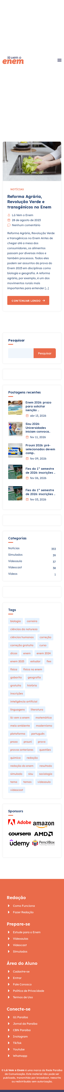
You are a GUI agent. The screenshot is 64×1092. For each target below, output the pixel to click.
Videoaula (15, 561)
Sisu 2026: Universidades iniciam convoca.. (38, 427)
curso (42, 645)
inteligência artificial (23, 701)
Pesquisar (16, 340)
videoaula (44, 782)
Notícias (17, 189)
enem (27, 653)
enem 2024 (44, 653)
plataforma (17, 733)
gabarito (16, 677)
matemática (44, 717)
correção (45, 637)
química (15, 757)
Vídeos (12, 573)
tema (13, 782)
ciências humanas (22, 637)
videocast (16, 790)
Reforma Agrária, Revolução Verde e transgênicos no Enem (29, 202)
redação (32, 757)
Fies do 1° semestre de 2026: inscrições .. (40, 470)
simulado (16, 774)
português (37, 733)
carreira (32, 621)
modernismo (44, 725)
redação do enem (21, 765)
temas (27, 782)
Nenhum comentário (26, 225)
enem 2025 (17, 661)
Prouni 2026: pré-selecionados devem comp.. (40, 449)
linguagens (17, 709)
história (32, 685)
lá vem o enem (20, 717)
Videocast (15, 567)
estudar (35, 661)
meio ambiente (20, 725)
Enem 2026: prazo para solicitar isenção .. (38, 406)
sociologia (45, 774)
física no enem (32, 669)
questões (45, 749)
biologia (15, 621)
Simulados (15, 554)
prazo (14, 741)
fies (49, 661)
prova (42, 741)
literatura (37, 709)
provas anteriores (21, 749)
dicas (13, 653)
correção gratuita (21, 645)
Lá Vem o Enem (22, 215)
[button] (59, 60)
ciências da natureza (24, 629)
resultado (45, 765)
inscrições (16, 693)
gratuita (15, 685)
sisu (30, 774)
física (13, 669)
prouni (28, 741)
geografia (34, 677)
